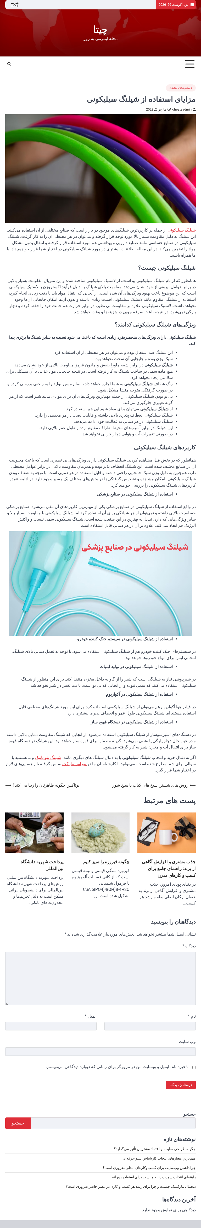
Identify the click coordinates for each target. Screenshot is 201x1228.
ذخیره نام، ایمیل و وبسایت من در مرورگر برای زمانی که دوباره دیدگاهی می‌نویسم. (117, 1066)
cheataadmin (182, 109)
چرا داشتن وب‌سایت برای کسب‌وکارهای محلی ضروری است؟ (149, 1168)
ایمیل (91, 1016)
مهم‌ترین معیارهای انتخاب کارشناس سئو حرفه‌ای (159, 1158)
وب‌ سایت (187, 1041)
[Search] (9, 64)
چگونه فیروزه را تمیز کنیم (106, 861)
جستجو (189, 1114)
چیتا (100, 29)
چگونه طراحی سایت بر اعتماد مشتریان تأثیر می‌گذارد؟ (155, 1149)
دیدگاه (189, 945)
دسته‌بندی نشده (181, 88)
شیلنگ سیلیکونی (182, 230)
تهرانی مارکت (74, 763)
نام (192, 1016)
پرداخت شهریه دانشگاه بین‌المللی (42, 865)
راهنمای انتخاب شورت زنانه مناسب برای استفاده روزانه (154, 1177)
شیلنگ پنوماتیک (48, 757)
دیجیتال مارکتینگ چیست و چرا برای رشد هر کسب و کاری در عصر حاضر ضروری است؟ (131, 1186)
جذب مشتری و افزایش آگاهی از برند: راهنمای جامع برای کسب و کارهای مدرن (169, 868)
